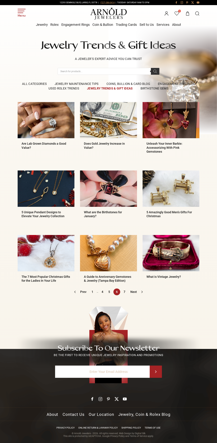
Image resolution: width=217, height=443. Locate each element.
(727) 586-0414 (107, 2)
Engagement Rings (75, 25)
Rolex (54, 25)
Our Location (101, 414)
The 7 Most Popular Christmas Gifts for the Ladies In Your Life (46, 278)
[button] (197, 13)
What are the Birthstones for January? (103, 214)
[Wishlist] (177, 13)
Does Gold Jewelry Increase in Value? (104, 145)
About (176, 25)
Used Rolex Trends (63, 88)
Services (162, 25)
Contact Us (73, 414)
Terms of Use (153, 427)
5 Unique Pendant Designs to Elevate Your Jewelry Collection (43, 214)
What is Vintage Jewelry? (163, 276)
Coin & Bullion (102, 25)
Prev (83, 292)
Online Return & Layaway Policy (98, 427)
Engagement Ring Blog (176, 84)
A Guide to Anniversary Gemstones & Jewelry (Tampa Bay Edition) (107, 278)
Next (133, 292)
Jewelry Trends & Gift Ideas (110, 88)
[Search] (155, 71)
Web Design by (132, 433)
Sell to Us (147, 25)
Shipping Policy (131, 427)
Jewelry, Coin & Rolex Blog (144, 414)
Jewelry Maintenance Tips (77, 84)
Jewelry (42, 25)
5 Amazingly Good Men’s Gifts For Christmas (169, 214)
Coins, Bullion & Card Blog (128, 84)
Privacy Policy (65, 427)
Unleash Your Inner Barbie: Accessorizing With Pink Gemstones (164, 147)
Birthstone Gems (155, 88)
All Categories (34, 84)
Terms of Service (138, 436)
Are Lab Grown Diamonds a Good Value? (44, 145)
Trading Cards (126, 25)
